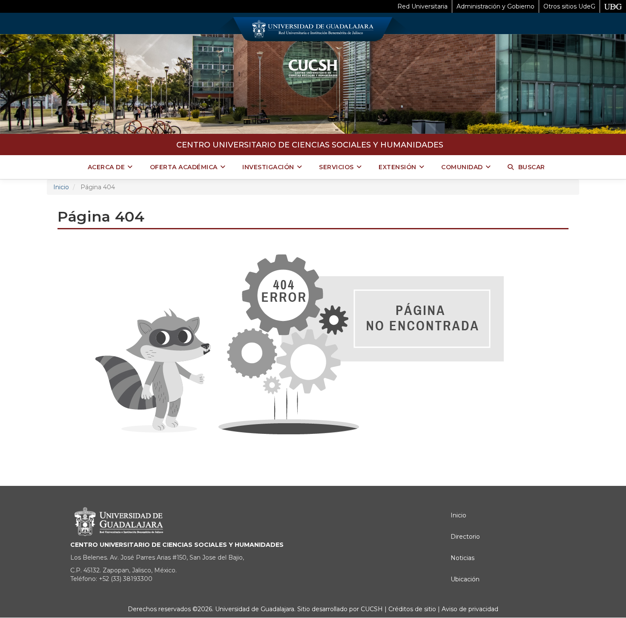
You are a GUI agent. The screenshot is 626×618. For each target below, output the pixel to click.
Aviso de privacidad (469, 609)
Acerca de (106, 167)
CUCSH (372, 609)
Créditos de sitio (412, 609)
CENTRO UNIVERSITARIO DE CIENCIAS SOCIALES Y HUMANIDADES (309, 145)
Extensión (397, 167)
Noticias (462, 558)
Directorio (465, 536)
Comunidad (462, 167)
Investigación (268, 167)
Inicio (61, 187)
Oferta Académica (184, 167)
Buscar (531, 167)
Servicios (336, 167)
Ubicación (465, 579)
